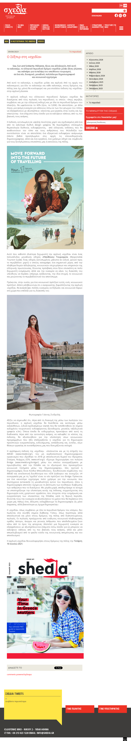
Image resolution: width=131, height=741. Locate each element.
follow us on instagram (120, 15)
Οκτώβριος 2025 (96, 88)
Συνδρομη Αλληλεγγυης (97, 26)
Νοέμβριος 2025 (96, 85)
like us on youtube (124, 15)
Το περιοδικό (94, 102)
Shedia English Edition (46, 27)
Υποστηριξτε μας (110, 26)
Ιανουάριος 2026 (96, 79)
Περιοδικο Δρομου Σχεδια (34, 27)
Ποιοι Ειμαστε (9, 26)
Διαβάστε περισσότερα (15, 701)
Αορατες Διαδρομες (72, 26)
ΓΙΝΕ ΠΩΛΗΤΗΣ (74, 708)
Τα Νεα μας (21, 26)
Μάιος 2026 (94, 66)
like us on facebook (116, 15)
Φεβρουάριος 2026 (97, 75)
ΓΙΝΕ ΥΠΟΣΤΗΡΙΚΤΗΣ (109, 708)
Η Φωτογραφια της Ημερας (23, 41)
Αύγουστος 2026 (96, 59)
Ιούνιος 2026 (94, 63)
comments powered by (19, 674)
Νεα (6, 41)
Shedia (20, 11)
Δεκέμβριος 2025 (96, 82)
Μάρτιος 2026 (95, 72)
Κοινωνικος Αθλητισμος (60, 26)
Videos (41, 41)
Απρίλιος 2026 (95, 69)
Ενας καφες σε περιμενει (84, 27)
